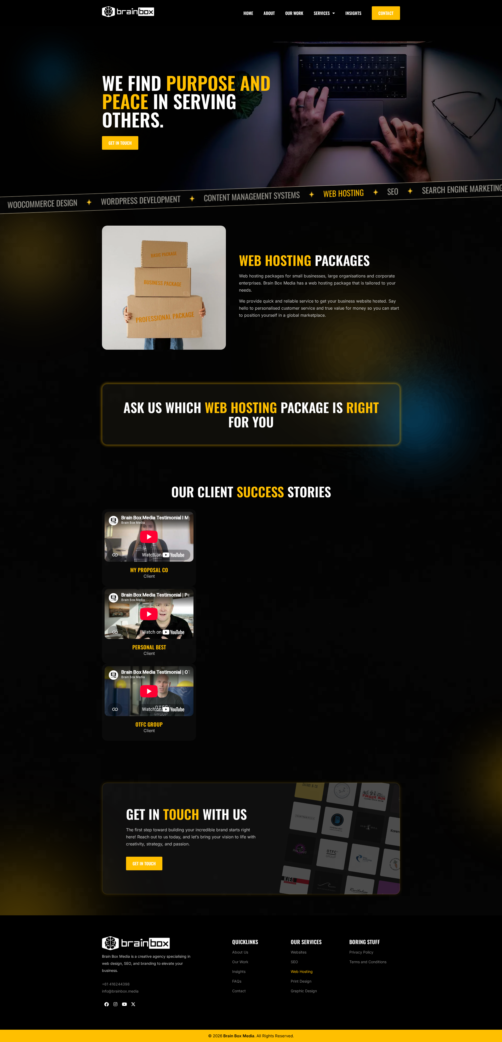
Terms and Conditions (367, 962)
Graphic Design (304, 991)
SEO (294, 962)
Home (248, 13)
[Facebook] (106, 1004)
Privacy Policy (361, 952)
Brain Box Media (238, 1035)
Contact (239, 991)
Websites (298, 952)
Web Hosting (302, 971)
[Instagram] (115, 1004)
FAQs (236, 981)
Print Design (301, 981)
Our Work (294, 13)
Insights (353, 13)
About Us (240, 952)
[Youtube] (124, 1004)
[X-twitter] (133, 1004)
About (269, 13)
